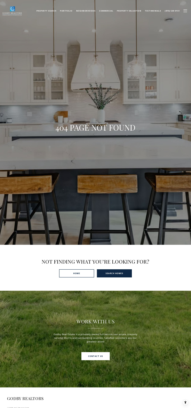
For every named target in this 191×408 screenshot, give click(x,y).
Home (76, 273)
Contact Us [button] (95, 356)
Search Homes (114, 273)
